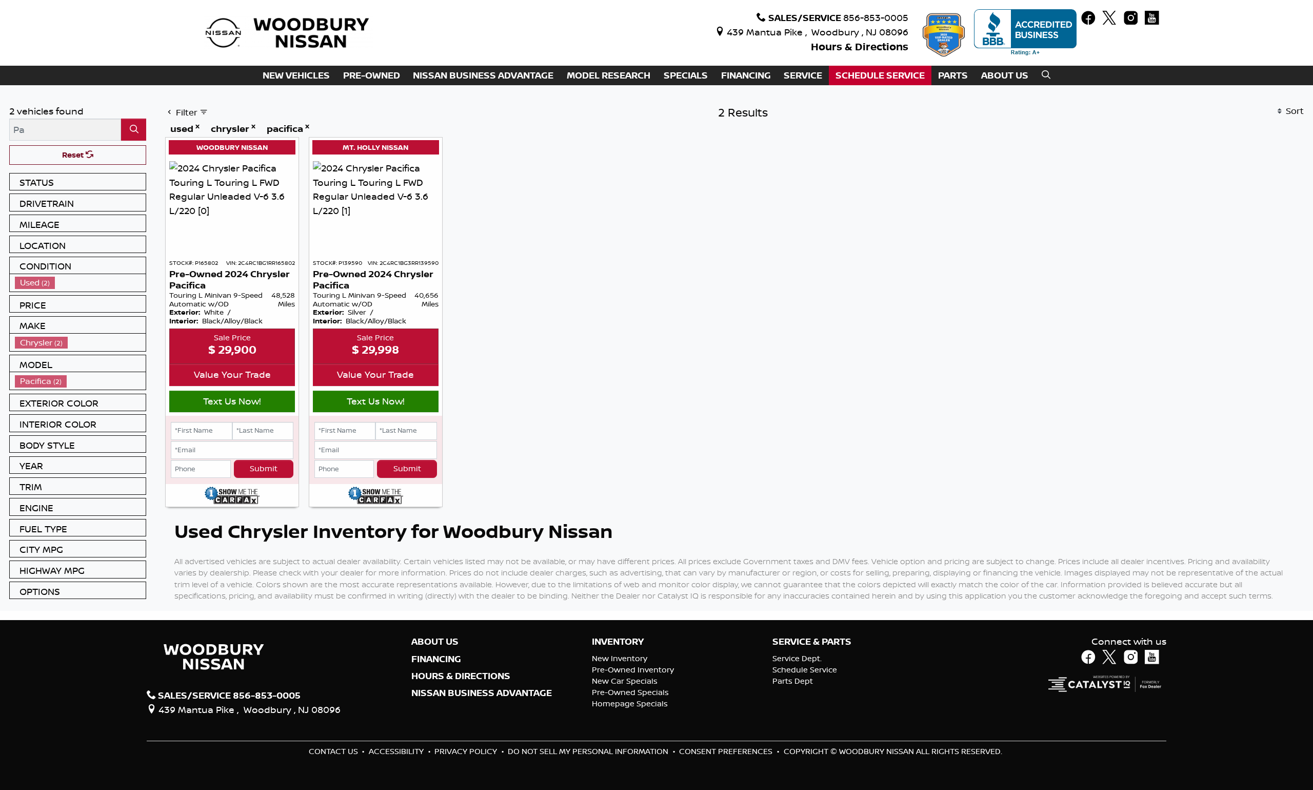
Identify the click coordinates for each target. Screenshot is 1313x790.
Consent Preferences (725, 751)
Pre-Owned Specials (630, 692)
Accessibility (397, 751)
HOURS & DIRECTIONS (460, 676)
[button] (296, 76)
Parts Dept (792, 681)
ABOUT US (435, 642)
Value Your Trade (232, 374)
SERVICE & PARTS (811, 642)
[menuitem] (80, 282)
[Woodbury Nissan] (289, 31)
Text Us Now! (232, 401)
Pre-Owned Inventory (633, 669)
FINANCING (436, 659)
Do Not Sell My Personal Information (589, 751)
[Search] (133, 130)
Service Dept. (797, 658)
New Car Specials (625, 681)
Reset (74, 154)
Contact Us (334, 751)
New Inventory (619, 658)
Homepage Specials (630, 703)
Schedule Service (804, 669)
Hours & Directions (859, 46)
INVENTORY (618, 642)
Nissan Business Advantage (481, 693)
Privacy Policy (466, 751)
